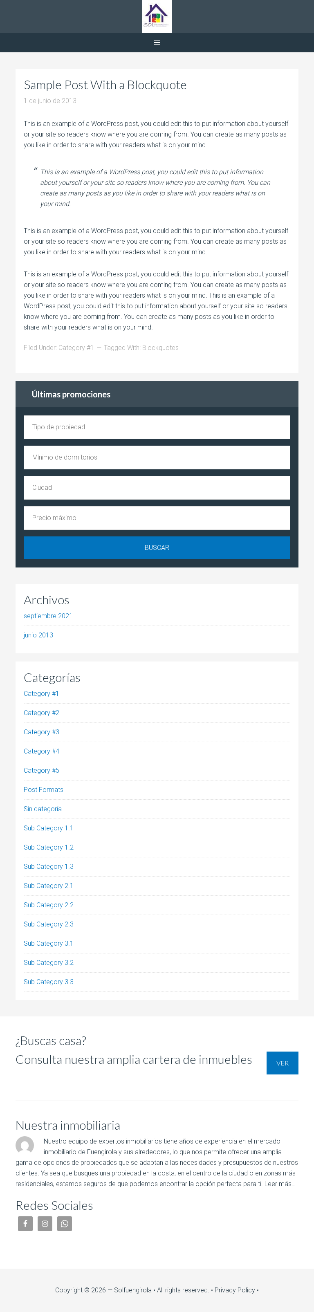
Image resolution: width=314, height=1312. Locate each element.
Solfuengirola (157, 16)
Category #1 (76, 348)
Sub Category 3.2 (49, 963)
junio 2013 (38, 635)
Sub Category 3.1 (49, 943)
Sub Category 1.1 (49, 828)
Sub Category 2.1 (49, 886)
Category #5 (41, 770)
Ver (282, 1063)
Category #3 (41, 732)
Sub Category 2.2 (49, 905)
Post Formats (43, 790)
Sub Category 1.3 (49, 866)
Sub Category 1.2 (49, 847)
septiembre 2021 (48, 616)
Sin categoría (43, 809)
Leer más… (280, 1184)
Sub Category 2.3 (49, 924)
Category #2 (41, 713)
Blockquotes (160, 348)
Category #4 (41, 751)
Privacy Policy (235, 1290)
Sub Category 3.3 (49, 982)
